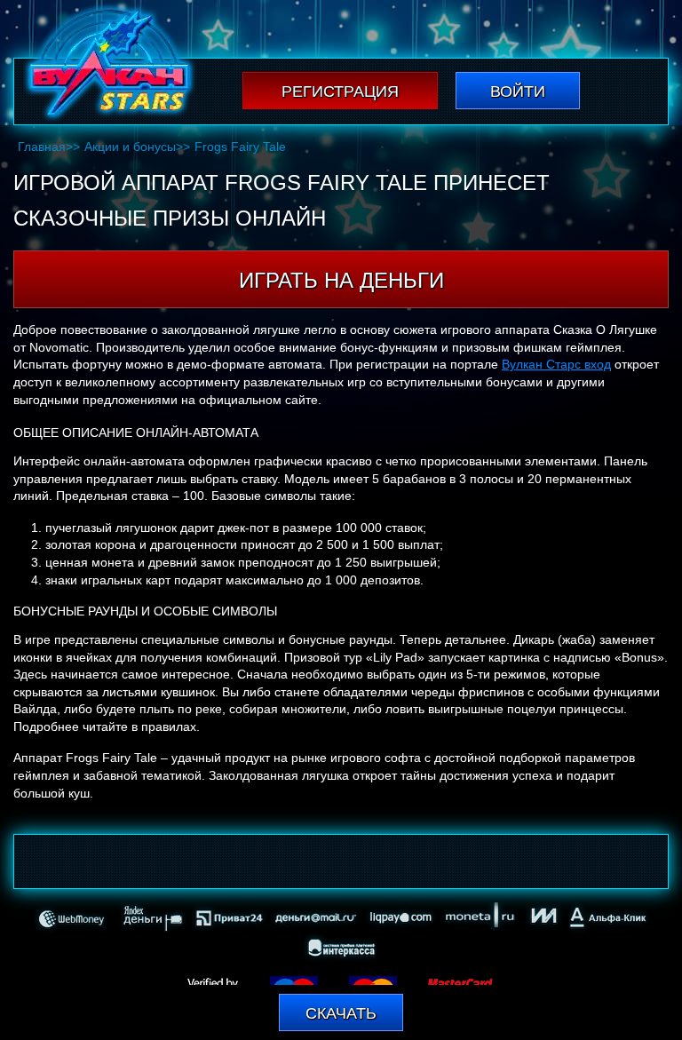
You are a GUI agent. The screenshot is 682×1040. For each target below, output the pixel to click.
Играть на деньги (341, 280)
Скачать (341, 1013)
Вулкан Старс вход (556, 364)
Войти (517, 91)
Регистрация (340, 91)
